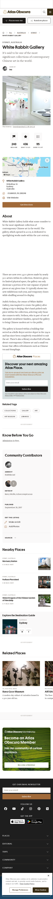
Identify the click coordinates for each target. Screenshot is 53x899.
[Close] (48, 875)
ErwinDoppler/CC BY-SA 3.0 (24, 127)
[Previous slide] (6, 100)
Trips (5, 852)
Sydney (23, 623)
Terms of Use (20, 395)
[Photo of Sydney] (9, 626)
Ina (10, 70)
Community (8, 860)
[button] (14, 137)
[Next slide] (46, 100)
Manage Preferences (20, 890)
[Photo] (44, 564)
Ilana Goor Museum (13, 691)
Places (6, 836)
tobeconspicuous (24, 494)
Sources (8, 538)
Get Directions (26, 205)
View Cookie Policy (27, 884)
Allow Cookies (40, 890)
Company (7, 868)
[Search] (44, 12)
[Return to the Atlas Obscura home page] (17, 12)
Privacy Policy (9, 395)
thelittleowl (10, 475)
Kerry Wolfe (10, 494)
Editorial (7, 844)
